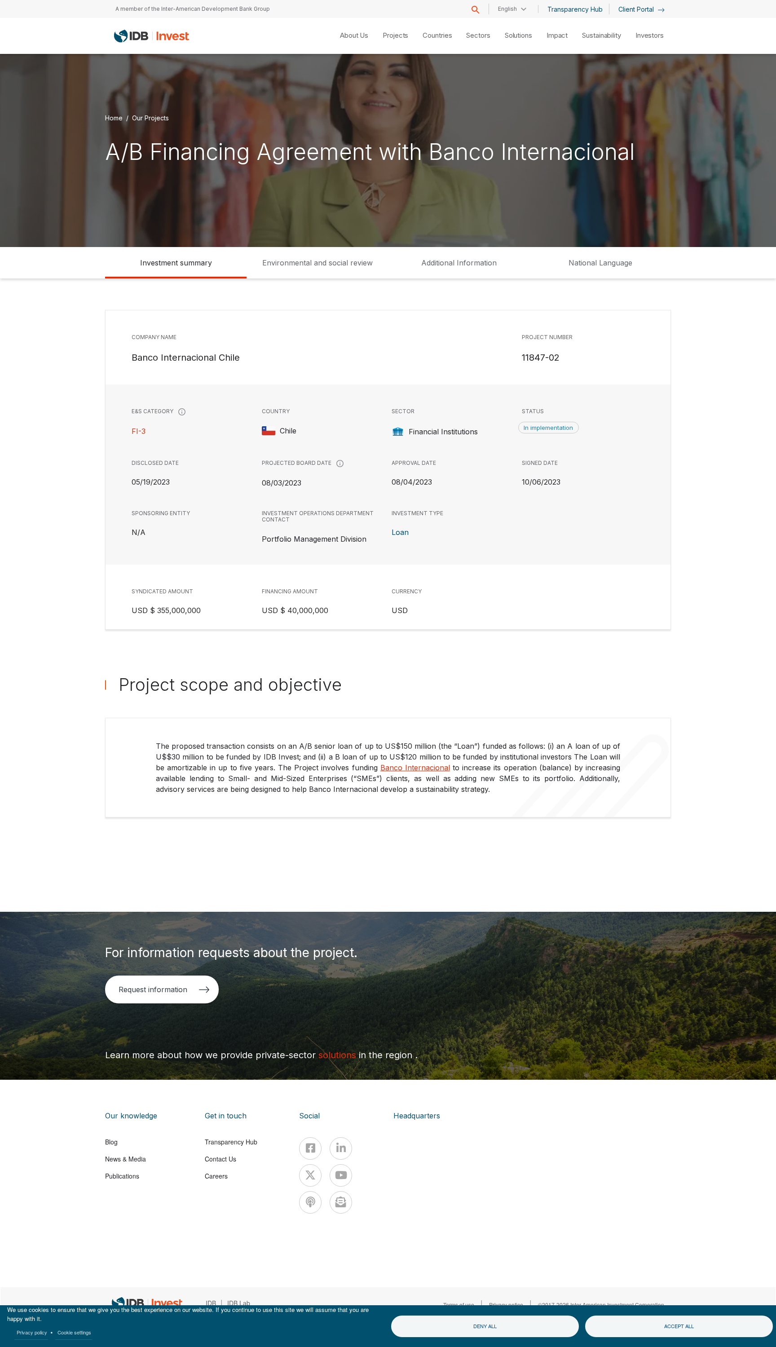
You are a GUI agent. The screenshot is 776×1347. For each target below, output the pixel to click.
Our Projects (150, 118)
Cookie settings (74, 1332)
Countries (437, 35)
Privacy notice (506, 1304)
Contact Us (220, 1158)
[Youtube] (341, 1175)
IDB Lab (238, 1302)
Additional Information (459, 262)
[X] (310, 1175)
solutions (338, 1055)
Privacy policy (32, 1332)
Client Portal (637, 9)
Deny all (485, 1325)
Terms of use (458, 1304)
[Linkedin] (341, 1148)
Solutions (518, 35)
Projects (395, 35)
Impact (557, 35)
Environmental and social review (317, 262)
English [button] (507, 8)
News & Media (125, 1158)
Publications (122, 1175)
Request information (153, 989)
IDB (211, 1302)
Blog (111, 1141)
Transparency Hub (575, 9)
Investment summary (176, 262)
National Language (600, 262)
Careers (216, 1175)
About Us (354, 35)
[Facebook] (310, 1148)
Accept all (679, 1325)
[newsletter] (341, 1202)
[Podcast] (310, 1202)
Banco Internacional (415, 767)
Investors (649, 35)
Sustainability (601, 35)
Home (114, 118)
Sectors (478, 35)
